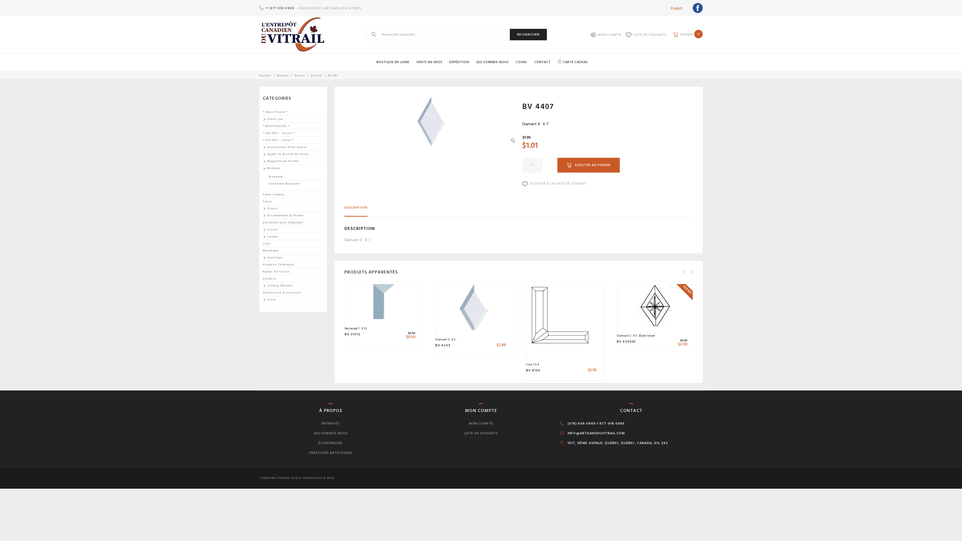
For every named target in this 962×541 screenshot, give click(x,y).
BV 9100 (533, 370)
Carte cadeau (575, 62)
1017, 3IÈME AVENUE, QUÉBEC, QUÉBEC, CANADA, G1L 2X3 (617, 443)
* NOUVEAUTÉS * (276, 126)
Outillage (274, 257)
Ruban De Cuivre (276, 271)
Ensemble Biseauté (284, 184)
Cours (521, 62)
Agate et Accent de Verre (288, 154)
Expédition (459, 62)
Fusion (272, 229)
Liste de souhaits (650, 35)
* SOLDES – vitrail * (278, 140)
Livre (267, 243)
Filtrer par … (277, 119)
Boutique (265, 75)
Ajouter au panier (593, 165)
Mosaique (271, 250)
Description (356, 207)
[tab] (356, 210)
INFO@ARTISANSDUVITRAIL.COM (596, 433)
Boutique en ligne (393, 62)
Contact (542, 62)
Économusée (330, 443)
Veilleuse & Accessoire (282, 293)
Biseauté (316, 75)
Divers (272, 208)
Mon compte (609, 35)
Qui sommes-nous (492, 62)
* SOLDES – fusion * (279, 133)
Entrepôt (330, 423)
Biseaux (299, 75)
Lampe (272, 236)
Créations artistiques (331, 453)
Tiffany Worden (280, 286)
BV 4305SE (626, 341)
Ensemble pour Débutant (283, 222)
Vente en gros (429, 62)
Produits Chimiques (279, 264)
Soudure (270, 279)
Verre (271, 300)
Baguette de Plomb (283, 161)
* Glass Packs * (275, 112)
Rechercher (528, 34)
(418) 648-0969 (581, 423)
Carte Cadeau (274, 194)
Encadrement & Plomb (285, 215)
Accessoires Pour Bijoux (287, 147)
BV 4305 (442, 345)
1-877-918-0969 (610, 423)
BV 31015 (352, 334)
